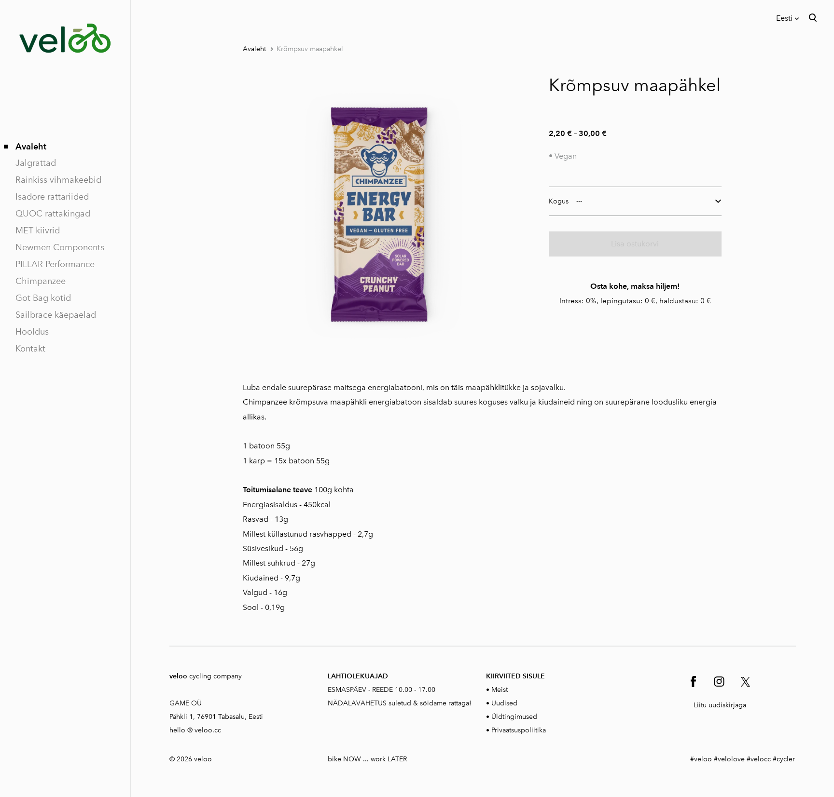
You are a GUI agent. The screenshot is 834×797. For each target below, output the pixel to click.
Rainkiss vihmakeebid (58, 180)
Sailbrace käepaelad (55, 315)
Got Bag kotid (43, 298)
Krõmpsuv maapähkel (310, 49)
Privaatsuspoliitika (518, 730)
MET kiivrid (37, 230)
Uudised (504, 703)
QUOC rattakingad (52, 213)
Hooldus (32, 331)
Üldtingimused (514, 717)
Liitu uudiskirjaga (720, 705)
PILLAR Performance (55, 264)
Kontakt (30, 348)
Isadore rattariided (52, 196)
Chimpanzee (40, 281)
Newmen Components (59, 247)
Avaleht (30, 146)
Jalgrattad (35, 163)
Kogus (559, 201)
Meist (499, 690)
